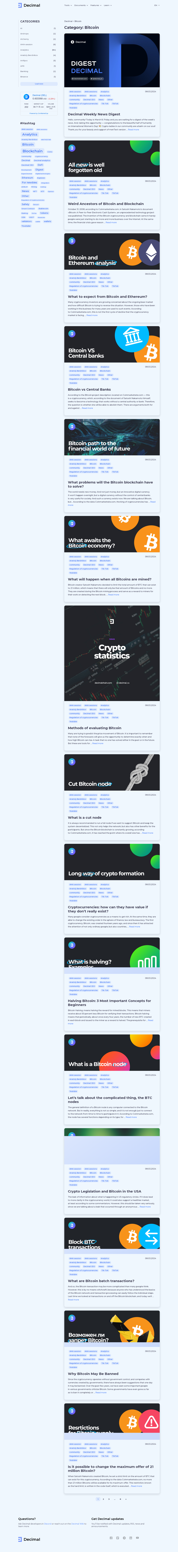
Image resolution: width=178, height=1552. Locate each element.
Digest (39, 169)
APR (22, 66)
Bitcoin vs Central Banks (89, 389)
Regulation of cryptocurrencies (32, 200)
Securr (36, 204)
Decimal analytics (42, 160)
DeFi (40, 165)
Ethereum (27, 177)
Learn (106, 5)
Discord (48, 1524)
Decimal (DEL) (40, 95)
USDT (31, 217)
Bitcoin (28, 144)
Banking (24, 71)
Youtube (26, 226)
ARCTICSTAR (46, 139)
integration (45, 183)
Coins (49, 152)
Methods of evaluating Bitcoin (94, 728)
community (26, 156)
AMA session (27, 129)
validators (27, 221)
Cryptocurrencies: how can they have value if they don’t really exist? (108, 909)
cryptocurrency (41, 156)
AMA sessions (42, 129)
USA (23, 217)
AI (21, 28)
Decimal (26, 160)
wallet (38, 221)
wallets (47, 221)
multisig (43, 187)
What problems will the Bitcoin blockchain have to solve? (110, 484)
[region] (39, 54)
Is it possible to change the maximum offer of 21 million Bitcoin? (111, 1469)
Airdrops (24, 33)
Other (25, 196)
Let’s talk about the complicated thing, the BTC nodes (110, 1100)
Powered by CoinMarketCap (39, 113)
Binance (24, 77)
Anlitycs (23, 60)
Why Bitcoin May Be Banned (93, 1374)
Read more (133, 129)
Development (26, 170)
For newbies (29, 182)
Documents (80, 5)
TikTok (34, 213)
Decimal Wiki (77, 1524)
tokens (44, 213)
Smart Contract (28, 209)
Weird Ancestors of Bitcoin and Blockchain (106, 204)
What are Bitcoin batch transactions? (101, 1281)
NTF (42, 191)
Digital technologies (43, 174)
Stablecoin (43, 208)
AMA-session (26, 44)
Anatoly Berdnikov (29, 55)
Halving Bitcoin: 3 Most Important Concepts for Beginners (109, 1003)
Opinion (51, 191)
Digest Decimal (26, 174)
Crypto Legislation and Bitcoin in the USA (104, 1191)
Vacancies (41, 217)
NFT (35, 191)
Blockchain (33, 151)
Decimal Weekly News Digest (94, 114)
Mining (34, 187)
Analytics (24, 50)
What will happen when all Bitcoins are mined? (109, 579)
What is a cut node (84, 817)
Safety (25, 204)
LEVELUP (24, 187)
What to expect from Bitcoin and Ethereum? (107, 297)
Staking (24, 213)
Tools (67, 5)
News (25, 191)
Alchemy (24, 39)
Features (94, 5)
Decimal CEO (27, 165)
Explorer (41, 178)
